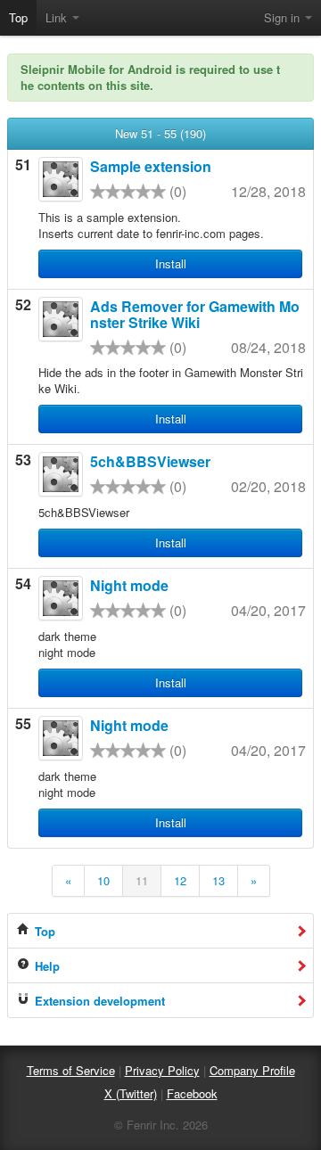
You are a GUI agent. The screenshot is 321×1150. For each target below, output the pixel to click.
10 (103, 880)
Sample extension (150, 166)
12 (180, 880)
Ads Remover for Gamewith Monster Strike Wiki (195, 314)
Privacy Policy (162, 1070)
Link (57, 17)
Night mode (129, 585)
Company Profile (252, 1070)
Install (170, 263)
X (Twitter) (130, 1093)
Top (18, 17)
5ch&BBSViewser (150, 461)
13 (218, 880)
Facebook (192, 1093)
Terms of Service (71, 1070)
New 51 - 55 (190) (160, 133)
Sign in (283, 17)
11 (142, 880)
